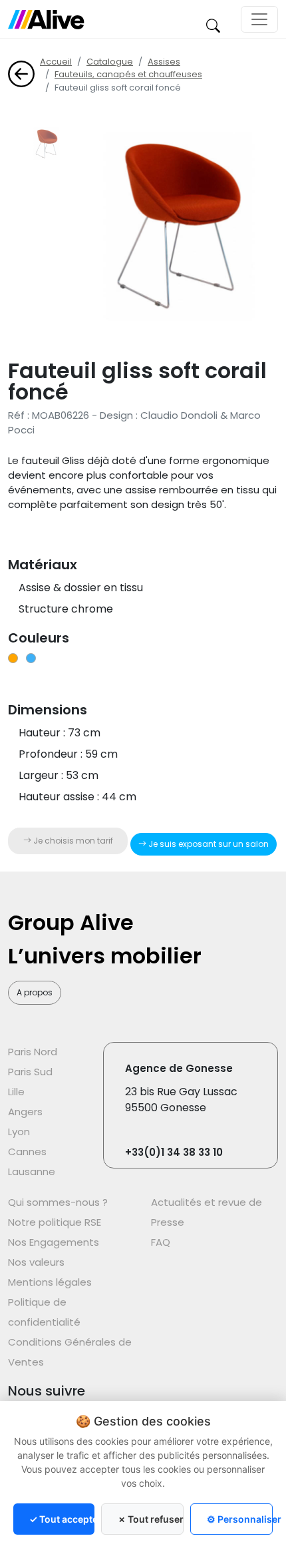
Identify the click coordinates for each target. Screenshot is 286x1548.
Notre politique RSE (54, 1222)
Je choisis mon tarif (72, 840)
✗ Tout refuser (151, 1519)
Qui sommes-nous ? (58, 1202)
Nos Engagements (53, 1242)
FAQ (160, 1242)
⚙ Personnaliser (240, 1519)
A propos (35, 992)
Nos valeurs (36, 1262)
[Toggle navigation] (259, 19)
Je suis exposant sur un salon (207, 844)
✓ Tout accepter (61, 1519)
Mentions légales (50, 1282)
